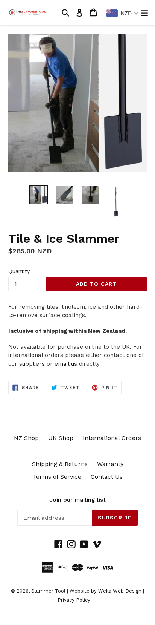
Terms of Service (57, 476)
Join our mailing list (77, 499)
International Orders (112, 437)
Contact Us (107, 476)
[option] (39, 195)
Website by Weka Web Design (105, 591)
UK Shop (60, 437)
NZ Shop (26, 437)
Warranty (110, 463)
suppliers (32, 363)
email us (66, 363)
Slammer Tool (48, 591)
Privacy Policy (74, 600)
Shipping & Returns (60, 463)
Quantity (19, 271)
